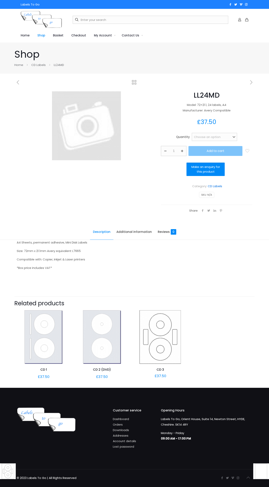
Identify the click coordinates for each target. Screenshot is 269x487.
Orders (118, 424)
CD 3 (160, 369)
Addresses (120, 435)
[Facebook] (230, 4)
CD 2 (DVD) (102, 369)
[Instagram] (246, 4)
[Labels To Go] (41, 20)
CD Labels (38, 65)
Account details (124, 441)
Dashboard (121, 419)
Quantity (183, 137)
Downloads (121, 430)
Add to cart (215, 151)
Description (101, 232)
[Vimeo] (241, 4)
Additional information (134, 232)
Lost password (123, 446)
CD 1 (43, 369)
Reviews (166, 232)
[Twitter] (236, 4)
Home (18, 65)
